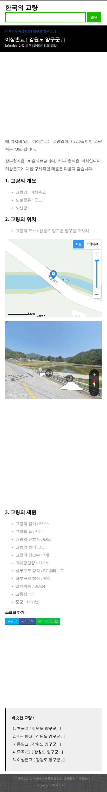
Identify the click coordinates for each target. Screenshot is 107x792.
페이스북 (27, 621)
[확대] (97, 254)
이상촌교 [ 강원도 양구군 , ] (37, 31)
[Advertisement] (53, 97)
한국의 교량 (21, 7)
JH (67, 785)
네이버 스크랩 (48, 621)
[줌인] (94, 374)
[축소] (97, 294)
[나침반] (94, 383)
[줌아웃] (94, 391)
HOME (10, 31)
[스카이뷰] (92, 244)
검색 (94, 17)
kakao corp (12, 394)
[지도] (78, 244)
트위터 (12, 621)
